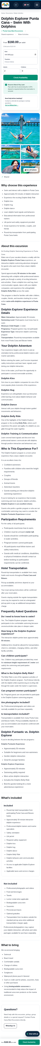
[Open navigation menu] (36, 4)
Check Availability (21, 78)
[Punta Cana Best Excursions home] (5, 5)
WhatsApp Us (10, 1026)
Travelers (7, 59)
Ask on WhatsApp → (11, 105)
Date (6, 51)
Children (23, 67)
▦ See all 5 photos (31, 170)
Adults (5, 67)
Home (3, 13)
